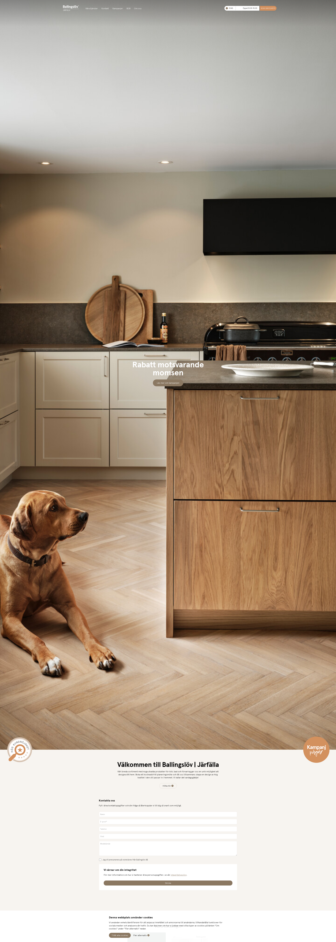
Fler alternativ (140, 935)
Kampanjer (117, 8)
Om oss (137, 8)
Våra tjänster (91, 8)
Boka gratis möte (268, 8)
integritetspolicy (179, 875)
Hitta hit (167, 786)
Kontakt (105, 8)
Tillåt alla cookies (120, 935)
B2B (128, 8)
